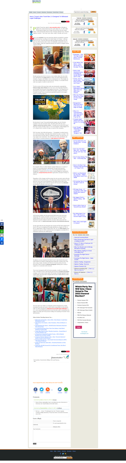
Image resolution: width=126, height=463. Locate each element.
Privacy (61, 12)
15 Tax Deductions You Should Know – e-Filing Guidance (80, 142)
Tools (84, 234)
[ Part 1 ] (91, 268)
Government (43, 360)
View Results (84, 331)
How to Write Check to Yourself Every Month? (80, 206)
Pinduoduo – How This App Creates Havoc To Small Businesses (78, 57)
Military (48, 360)
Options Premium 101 (80, 266)
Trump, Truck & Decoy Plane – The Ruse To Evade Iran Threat (79, 81)
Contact (39, 12)
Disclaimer (50, 12)
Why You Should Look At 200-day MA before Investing (83, 247)
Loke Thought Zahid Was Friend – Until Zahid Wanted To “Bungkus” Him (78, 130)
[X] (2, 228)
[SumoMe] (2, 243)
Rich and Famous (55, 360)
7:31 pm (55, 399)
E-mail (54, 423)
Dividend (80, 234)
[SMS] (2, 239)
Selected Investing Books (81, 237)
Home (51, 451)
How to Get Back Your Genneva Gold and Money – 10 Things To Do (81, 166)
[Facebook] (2, 224)
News (87, 234)
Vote (78, 327)
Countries (37, 360)
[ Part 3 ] (81, 270)
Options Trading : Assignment (82, 262)
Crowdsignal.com (84, 333)
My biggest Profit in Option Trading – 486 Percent (79, 199)
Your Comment (36, 429)
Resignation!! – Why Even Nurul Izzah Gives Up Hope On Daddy (78, 105)
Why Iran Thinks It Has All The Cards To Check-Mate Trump (79, 97)
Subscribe (79, 18)
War (35, 361)
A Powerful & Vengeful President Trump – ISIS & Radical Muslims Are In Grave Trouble (49, 334)
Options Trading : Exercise (81, 264)
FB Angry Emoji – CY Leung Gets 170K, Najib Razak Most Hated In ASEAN (80, 191)
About (35, 12)
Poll (73, 281)
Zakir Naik (49, 169)
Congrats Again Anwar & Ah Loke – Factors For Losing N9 (79, 121)
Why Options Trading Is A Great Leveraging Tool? (83, 251)
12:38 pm (59, 408)
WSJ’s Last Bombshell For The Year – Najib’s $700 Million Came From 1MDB (80, 175)
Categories (89, 18)
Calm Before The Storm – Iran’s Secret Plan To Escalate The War (78, 65)
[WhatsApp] (2, 231)
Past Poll (77, 281)
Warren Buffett (83, 281)
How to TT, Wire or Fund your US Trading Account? (83, 244)
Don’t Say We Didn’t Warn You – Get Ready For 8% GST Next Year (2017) (80, 151)
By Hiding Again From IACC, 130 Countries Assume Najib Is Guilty (80, 215)
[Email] (2, 235)
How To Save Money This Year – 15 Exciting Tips (80, 157)
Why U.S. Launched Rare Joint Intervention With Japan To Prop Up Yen (78, 114)
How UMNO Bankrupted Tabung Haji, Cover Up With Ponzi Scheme (79, 89)
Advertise (44, 12)
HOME (31, 12)
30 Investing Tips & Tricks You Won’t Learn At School (81, 183)
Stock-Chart (56, 12)
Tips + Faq (75, 234)
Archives (84, 18)
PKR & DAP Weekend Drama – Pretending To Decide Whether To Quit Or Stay (79, 73)
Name (54, 421)
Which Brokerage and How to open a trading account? (83, 240)
